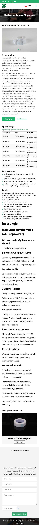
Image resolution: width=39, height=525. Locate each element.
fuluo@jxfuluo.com (22, 119)
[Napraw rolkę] (19, 40)
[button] (18, 49)
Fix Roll (4, 83)
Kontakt (8, 119)
